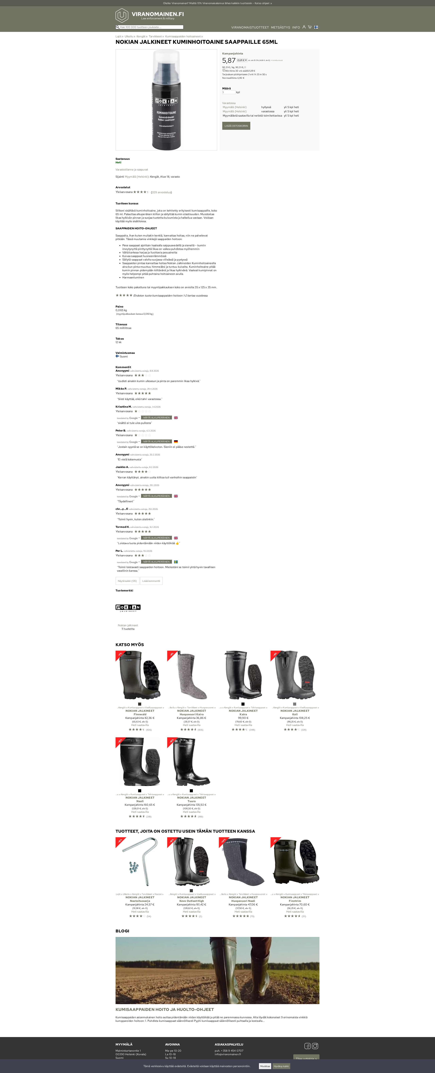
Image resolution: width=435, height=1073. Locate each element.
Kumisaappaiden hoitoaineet (184, 36)
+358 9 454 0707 (232, 1050)
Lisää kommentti (151, 580)
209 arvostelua (161, 192)
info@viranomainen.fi (228, 1054)
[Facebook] (307, 1046)
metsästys (280, 27)
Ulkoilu (130, 36)
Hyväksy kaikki (281, 1066)
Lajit (119, 36)
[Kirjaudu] (304, 27)
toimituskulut (277, 60)
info (296, 27)
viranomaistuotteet (250, 27)
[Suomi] (316, 27)
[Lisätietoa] (223, 70)
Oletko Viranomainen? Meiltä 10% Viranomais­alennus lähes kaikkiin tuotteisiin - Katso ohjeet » (217, 3)
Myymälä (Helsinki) (235, 107)
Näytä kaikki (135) (127, 580)
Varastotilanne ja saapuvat (132, 169)
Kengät (142, 36)
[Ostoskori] (309, 27)
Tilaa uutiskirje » (306, 1059)
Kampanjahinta (232, 53)
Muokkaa (265, 1066)
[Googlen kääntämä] (127, 418)
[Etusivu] (150, 22)
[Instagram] (315, 1046)
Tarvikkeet (156, 36)
